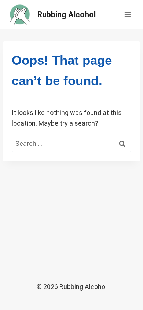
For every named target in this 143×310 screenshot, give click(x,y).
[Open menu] (127, 14)
